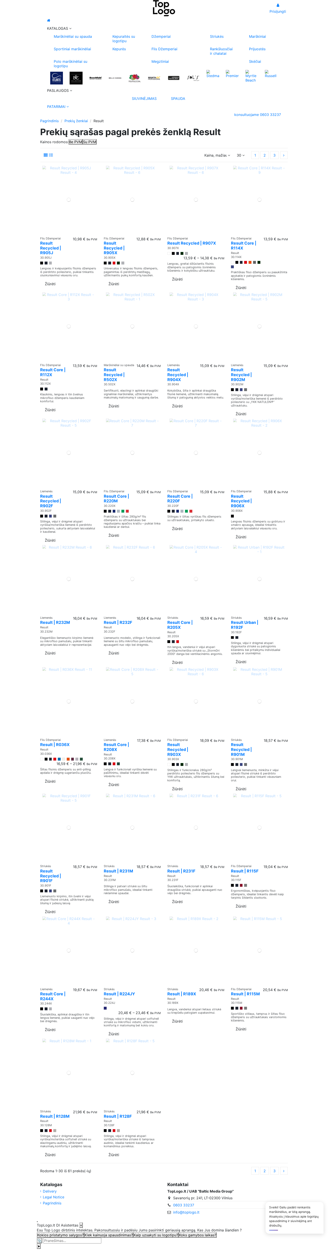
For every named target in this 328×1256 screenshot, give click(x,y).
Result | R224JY (119, 994)
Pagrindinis (52, 1203)
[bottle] (118, 763)
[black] (41, 263)
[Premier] (232, 73)
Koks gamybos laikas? (197, 1235)
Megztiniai (160, 61)
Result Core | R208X (116, 747)
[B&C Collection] (76, 78)
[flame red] (127, 511)
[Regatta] (154, 78)
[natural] (63, 759)
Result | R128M (54, 1116)
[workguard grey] (245, 389)
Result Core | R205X (180, 625)
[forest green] (118, 263)
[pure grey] (118, 511)
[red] (114, 263)
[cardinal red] (241, 885)
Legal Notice (53, 1197)
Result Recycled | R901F (50, 876)
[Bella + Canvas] (115, 78)
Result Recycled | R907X (191, 243)
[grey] (50, 263)
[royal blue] (59, 759)
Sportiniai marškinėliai (72, 49)
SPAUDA (178, 98)
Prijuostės (257, 49)
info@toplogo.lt (186, 1212)
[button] (164, 28)
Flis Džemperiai (164, 49)
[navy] (46, 263)
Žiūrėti (50, 284)
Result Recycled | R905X (114, 248)
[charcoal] (254, 262)
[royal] (232, 266)
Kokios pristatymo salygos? (60, 1235)
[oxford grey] (76, 759)
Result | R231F (181, 871)
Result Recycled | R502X (114, 374)
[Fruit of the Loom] (134, 78)
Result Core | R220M (116, 498)
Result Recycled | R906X (241, 501)
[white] (168, 253)
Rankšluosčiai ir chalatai (221, 51)
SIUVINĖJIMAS (144, 98)
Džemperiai (161, 36)
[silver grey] (54, 1130)
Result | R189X (181, 994)
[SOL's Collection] (193, 78)
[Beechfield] (95, 78)
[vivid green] (122, 511)
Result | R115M (245, 994)
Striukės (217, 36)
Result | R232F (118, 622)
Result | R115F (245, 871)
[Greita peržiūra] (68, 232)
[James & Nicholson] (173, 78)
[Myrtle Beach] (251, 75)
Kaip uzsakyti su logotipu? (156, 1235)
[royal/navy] (105, 1008)
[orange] (250, 262)
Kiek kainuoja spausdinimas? (109, 1235)
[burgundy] (72, 759)
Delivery (50, 1191)
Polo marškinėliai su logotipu (70, 63)
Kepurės (119, 49)
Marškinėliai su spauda (73, 36)
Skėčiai (255, 61)
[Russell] (271, 73)
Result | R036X (55, 744)
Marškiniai (257, 36)
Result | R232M (55, 622)
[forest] (81, 759)
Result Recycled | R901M (241, 749)
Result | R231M (118, 871)
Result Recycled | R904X (177, 374)
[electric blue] (114, 511)
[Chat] (37, 1221)
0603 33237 (183, 1205)
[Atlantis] (56, 78)
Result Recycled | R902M (241, 374)
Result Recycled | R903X (177, 749)
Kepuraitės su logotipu (123, 38)
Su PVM (89, 142)
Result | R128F (118, 1116)
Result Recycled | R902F (50, 501)
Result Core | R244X (53, 996)
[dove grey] (245, 885)
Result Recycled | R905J (50, 248)
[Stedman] (212, 73)
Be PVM (75, 142)
